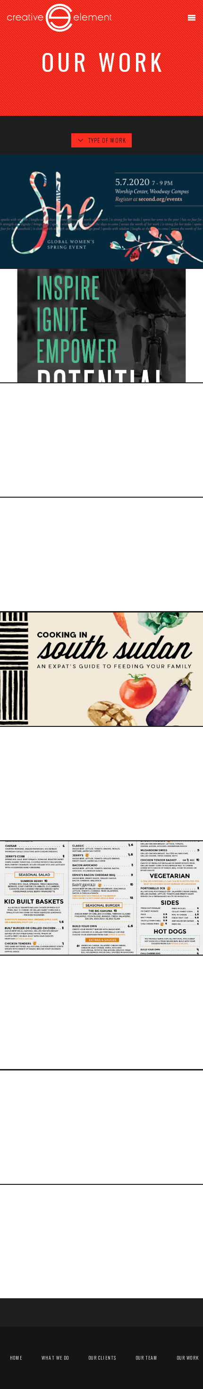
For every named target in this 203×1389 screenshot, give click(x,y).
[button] (191, 17)
